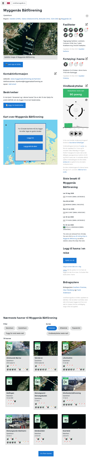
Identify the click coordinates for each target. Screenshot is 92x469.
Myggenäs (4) (66, 19)
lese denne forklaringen (76, 142)
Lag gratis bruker (30, 146)
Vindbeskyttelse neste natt (58, 333)
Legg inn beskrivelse (14, 105)
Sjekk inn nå (69, 260)
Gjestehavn (22, 328)
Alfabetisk (63, 328)
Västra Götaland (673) (30, 19)
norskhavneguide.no (19, 3)
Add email (12, 84)
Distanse (51, 328)
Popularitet (76, 328)
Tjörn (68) (54, 19)
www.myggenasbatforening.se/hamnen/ (26, 79)
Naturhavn (9, 328)
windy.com (66, 162)
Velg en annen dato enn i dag (72, 266)
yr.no (82, 146)
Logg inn (30, 138)
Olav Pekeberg (68, 290)
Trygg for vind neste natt (15, 333)
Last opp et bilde (13, 64)
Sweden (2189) (15, 19)
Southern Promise (79, 287)
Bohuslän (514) (44, 19)
